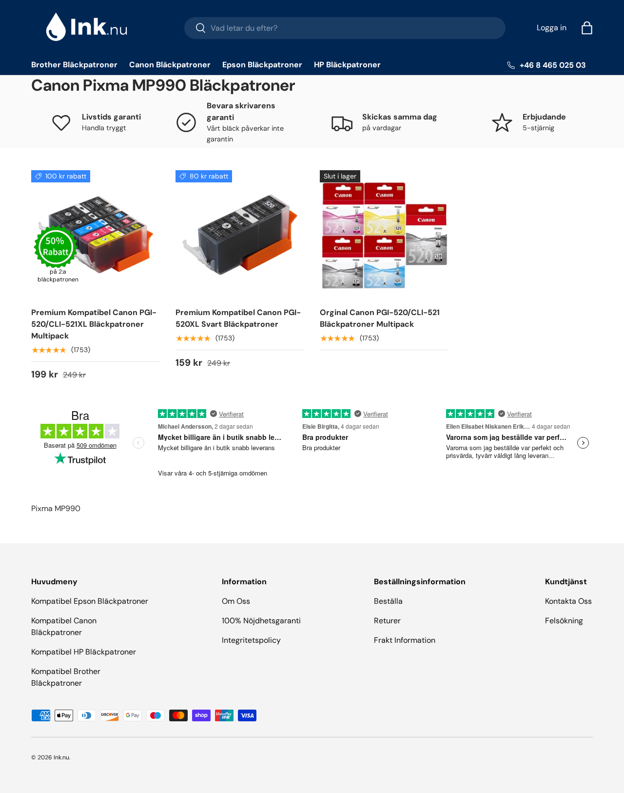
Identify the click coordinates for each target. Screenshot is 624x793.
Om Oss (236, 601)
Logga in (551, 27)
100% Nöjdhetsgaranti (261, 620)
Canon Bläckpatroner (170, 64)
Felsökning (564, 620)
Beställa (388, 601)
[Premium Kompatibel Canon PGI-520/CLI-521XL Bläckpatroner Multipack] (95, 234)
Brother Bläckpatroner (74, 64)
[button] (587, 28)
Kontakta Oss (568, 601)
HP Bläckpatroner (347, 64)
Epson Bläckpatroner (262, 64)
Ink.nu (61, 757)
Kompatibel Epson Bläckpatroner (89, 601)
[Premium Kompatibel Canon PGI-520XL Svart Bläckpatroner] (240, 234)
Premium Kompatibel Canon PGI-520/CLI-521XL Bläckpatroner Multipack (93, 324)
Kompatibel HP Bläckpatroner (83, 652)
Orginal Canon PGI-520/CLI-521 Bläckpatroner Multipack (380, 318)
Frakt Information (404, 640)
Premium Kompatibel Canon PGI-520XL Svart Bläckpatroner (238, 318)
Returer (387, 620)
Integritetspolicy (251, 640)
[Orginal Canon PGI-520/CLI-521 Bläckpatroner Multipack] (384, 234)
